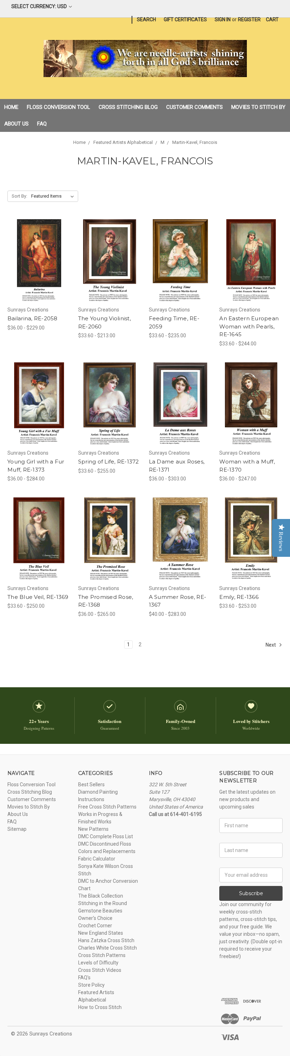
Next (271, 644)
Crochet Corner (95, 925)
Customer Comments (194, 107)
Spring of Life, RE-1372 (108, 461)
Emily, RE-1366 (239, 597)
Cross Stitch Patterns (102, 955)
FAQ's (84, 977)
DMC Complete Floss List (105, 836)
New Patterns (93, 829)
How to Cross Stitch (100, 1007)
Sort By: (19, 196)
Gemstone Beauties (100, 911)
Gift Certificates (185, 19)
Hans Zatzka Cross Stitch (106, 940)
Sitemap (17, 829)
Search (146, 19)
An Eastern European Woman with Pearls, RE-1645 (249, 326)
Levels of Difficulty (98, 962)
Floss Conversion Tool (58, 107)
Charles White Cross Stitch (107, 948)
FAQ (42, 124)
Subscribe (251, 893)
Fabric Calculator (96, 859)
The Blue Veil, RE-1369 (38, 597)
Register (249, 19)
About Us (16, 124)
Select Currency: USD (39, 6)
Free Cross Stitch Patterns (107, 807)
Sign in (223, 19)
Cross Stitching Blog (128, 107)
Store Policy (91, 985)
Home (11, 107)
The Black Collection (100, 896)
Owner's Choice (95, 918)
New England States (100, 933)
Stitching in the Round (102, 903)
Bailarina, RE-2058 (32, 318)
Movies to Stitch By (258, 107)
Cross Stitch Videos (99, 970)
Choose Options (39, 273)
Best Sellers (91, 784)
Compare (36, 261)
